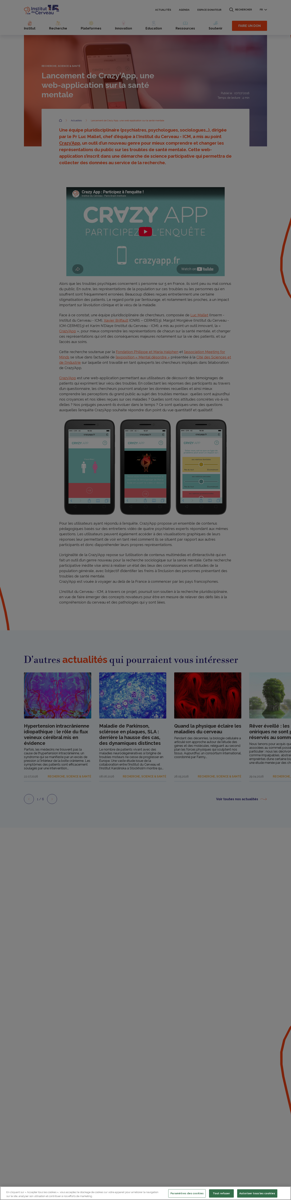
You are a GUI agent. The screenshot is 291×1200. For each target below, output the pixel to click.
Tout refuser (221, 1193)
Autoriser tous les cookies (257, 1193)
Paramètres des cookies (187, 1193)
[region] (145, 1193)
